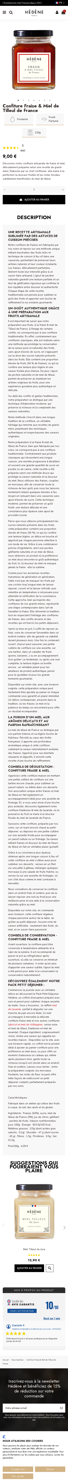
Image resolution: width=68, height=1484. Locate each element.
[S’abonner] (61, 1408)
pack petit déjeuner (25, 984)
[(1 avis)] (9, 148)
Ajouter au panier (36, 199)
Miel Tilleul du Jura (34, 1249)
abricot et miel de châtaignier (26, 1024)
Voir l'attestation (22, 1311)
